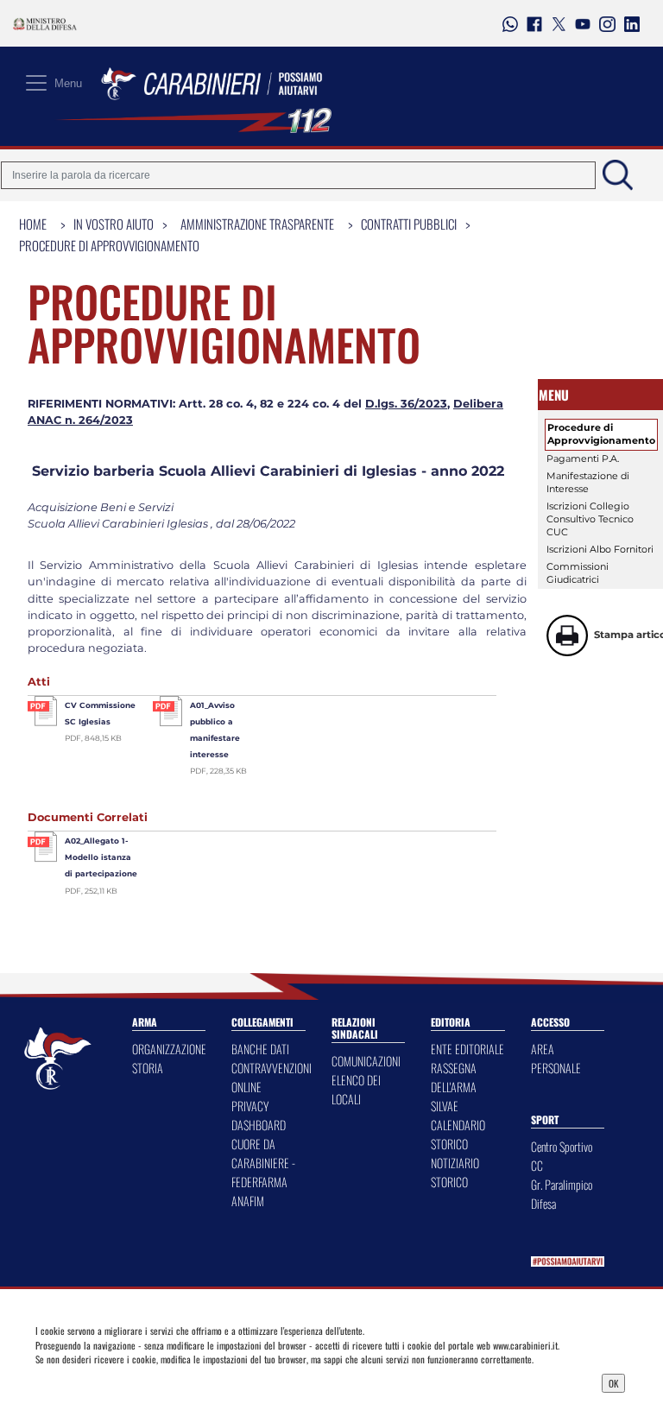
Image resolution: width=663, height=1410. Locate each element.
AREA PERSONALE (556, 1058)
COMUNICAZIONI (366, 1061)
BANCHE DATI (260, 1049)
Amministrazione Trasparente (257, 223)
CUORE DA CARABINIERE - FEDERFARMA (263, 1163)
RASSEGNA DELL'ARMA (454, 1077)
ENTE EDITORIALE (467, 1049)
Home (33, 223)
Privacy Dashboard (107, 1381)
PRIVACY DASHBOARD (258, 1115)
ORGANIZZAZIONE (169, 1049)
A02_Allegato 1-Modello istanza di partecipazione (101, 857)
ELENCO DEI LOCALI (356, 1089)
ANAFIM (247, 1201)
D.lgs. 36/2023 (406, 403)
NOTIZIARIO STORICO (455, 1172)
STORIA (147, 1068)
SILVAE (444, 1106)
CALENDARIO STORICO (458, 1134)
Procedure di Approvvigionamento (109, 245)
